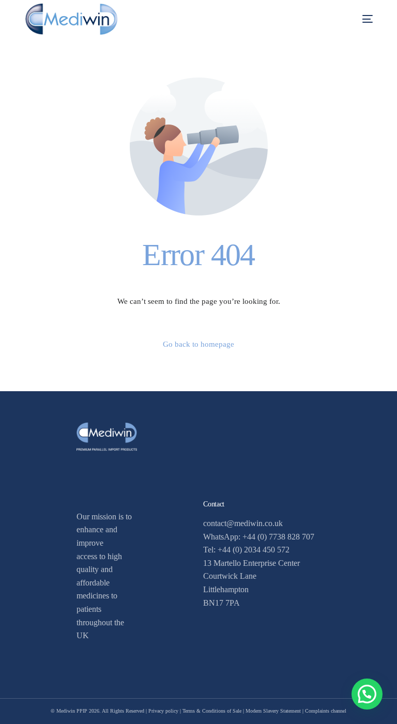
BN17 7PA (221, 602)
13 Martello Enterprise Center (251, 563)
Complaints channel (325, 711)
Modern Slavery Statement (273, 711)
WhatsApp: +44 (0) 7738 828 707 (258, 536)
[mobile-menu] (356, 19)
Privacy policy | (165, 711)
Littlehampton (226, 589)
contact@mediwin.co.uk (243, 523)
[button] (367, 694)
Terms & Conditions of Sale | (214, 711)
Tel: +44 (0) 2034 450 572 (246, 549)
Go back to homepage (198, 344)
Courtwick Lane (229, 576)
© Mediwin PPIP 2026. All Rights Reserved (97, 711)
